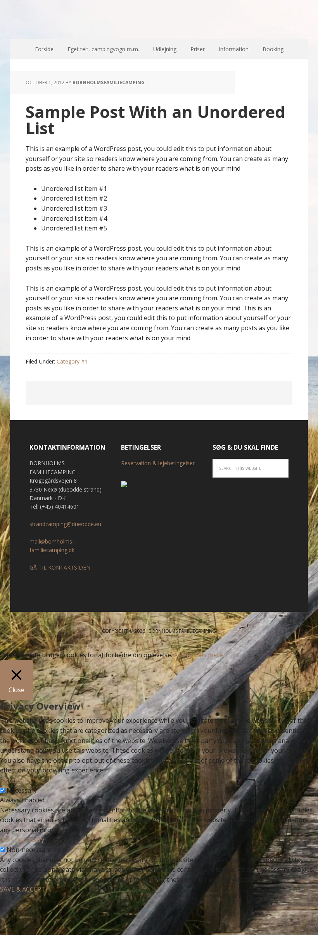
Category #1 (72, 361)
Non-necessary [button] (22, 839)
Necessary (22, 790)
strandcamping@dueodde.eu (65, 524)
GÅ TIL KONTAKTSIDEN (59, 567)
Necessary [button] (15, 780)
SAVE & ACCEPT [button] (22, 889)
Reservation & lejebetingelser (158, 463)
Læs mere (208, 655)
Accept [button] (183, 655)
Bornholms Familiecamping (159, 19)
